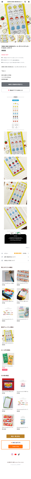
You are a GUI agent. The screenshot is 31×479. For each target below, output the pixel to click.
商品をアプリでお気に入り (16, 90)
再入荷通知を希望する (16, 84)
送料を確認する (16, 60)
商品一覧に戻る (15, 436)
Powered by (14, 464)
